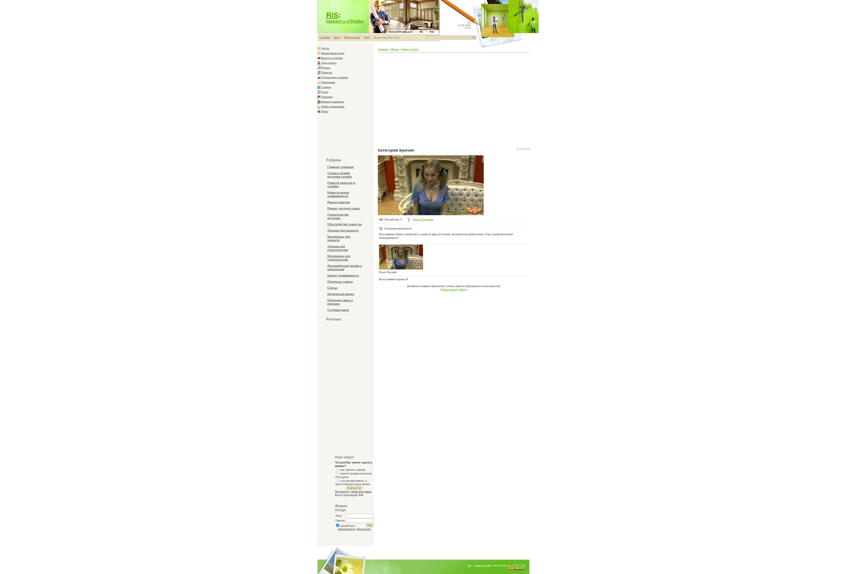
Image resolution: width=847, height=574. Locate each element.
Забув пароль (346, 529)
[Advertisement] (345, 136)
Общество (326, 72)
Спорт (324, 92)
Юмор (324, 111)
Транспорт (327, 96)
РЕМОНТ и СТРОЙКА (345, 21)
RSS (366, 37)
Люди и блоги (328, 62)
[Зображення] (401, 257)
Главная (325, 37)
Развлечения (328, 82)
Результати (342, 491)
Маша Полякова (423, 219)
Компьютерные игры (332, 53)
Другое (325, 48)
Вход (337, 37)
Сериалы (326, 87)
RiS (332, 15)
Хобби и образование (333, 106)
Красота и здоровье (332, 58)
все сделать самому (352, 469)
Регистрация (352, 37)
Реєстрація (364, 529)
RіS (469, 565)
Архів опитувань (361, 491)
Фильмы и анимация (332, 101)
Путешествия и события (334, 77)
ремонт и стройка (483, 565)
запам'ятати (347, 525)
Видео (395, 49)
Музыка (325, 67)
